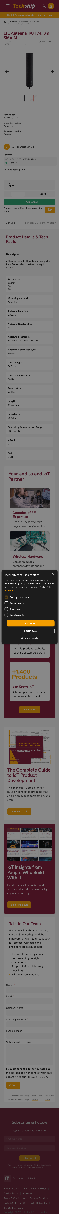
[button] (29, 638)
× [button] (52, 574)
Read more (10, 590)
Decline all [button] (30, 631)
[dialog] (30, 607)
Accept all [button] (30, 623)
